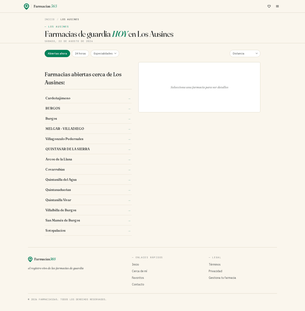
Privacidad (215, 271)
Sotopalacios (88, 230)
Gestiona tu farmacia (222, 278)
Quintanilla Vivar (88, 200)
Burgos (88, 118)
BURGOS (88, 108)
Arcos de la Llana (88, 159)
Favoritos (138, 278)
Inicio (50, 19)
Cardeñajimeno (88, 98)
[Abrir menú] (277, 6)
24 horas (80, 53)
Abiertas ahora (57, 53)
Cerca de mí (139, 271)
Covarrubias (88, 169)
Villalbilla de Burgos (88, 210)
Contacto (138, 284)
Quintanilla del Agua (88, 179)
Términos (215, 264)
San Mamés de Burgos (88, 220)
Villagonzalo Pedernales (88, 139)
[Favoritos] (269, 6)
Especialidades (103, 53)
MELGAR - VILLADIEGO (88, 129)
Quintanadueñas (88, 190)
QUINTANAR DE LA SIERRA (88, 149)
